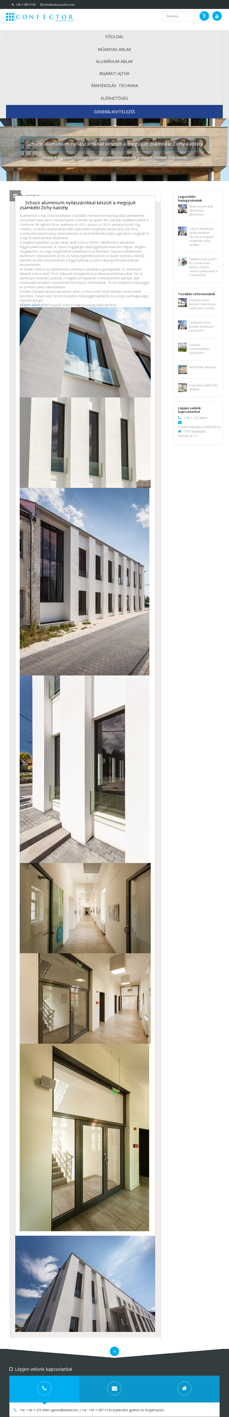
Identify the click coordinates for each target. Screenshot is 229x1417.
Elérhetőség (114, 98)
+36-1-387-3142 (25, 4)
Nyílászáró (65, 157)
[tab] (44, 1389)
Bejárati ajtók (114, 73)
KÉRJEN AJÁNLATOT (34, 305)
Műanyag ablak (114, 49)
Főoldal (114, 36)
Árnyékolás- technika (114, 85)
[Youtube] (217, 16)
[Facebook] (204, 16)
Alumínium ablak (114, 61)
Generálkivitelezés (114, 111)
